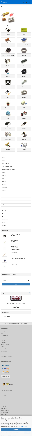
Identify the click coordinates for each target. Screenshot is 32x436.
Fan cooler (4, 187)
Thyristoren (4, 213)
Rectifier (4, 175)
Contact (2, 346)
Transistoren (5, 219)
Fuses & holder (5, 210)
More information (16, 433)
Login (16, 284)
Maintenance (4, 351)
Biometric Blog (5, 410)
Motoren (4, 190)
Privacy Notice (24, 426)
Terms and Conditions (5, 348)
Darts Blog (4, 408)
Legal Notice (3, 337)
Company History (4, 335)
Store (2, 333)
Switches (4, 207)
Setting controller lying (7, 166)
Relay (3, 204)
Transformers (5, 216)
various (3, 160)
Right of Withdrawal (5, 344)
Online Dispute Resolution (6, 356)
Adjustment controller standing (8, 169)
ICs (3, 178)
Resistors (4, 222)
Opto (3, 193)
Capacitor (4, 181)
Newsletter (5, 395)
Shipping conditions (5, 340)
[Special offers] (29, 293)
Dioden (3, 157)
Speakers (4, 184)
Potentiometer (5, 199)
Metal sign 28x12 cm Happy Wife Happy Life (16, 303)
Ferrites (4, 172)
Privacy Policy (4, 342)
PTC (3, 202)
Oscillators (4, 196)
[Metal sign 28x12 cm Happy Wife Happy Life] (16, 298)
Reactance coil (5, 163)
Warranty (3, 331)
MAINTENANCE (4, 412)
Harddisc (4, 225)
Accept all (16, 429)
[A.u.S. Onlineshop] (3, 2)
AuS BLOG (3, 406)
